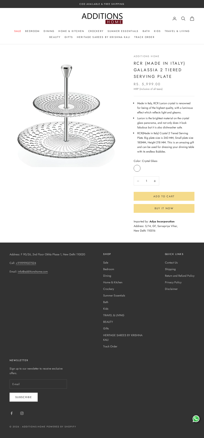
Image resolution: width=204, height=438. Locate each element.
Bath (146, 31)
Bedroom (32, 31)
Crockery (96, 31)
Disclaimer (171, 289)
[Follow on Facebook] (12, 413)
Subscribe (23, 397)
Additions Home (147, 56)
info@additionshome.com (33, 272)
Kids (157, 31)
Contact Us (171, 263)
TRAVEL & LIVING (177, 31)
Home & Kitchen (71, 31)
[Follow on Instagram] (22, 413)
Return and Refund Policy (179, 276)
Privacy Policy (173, 282)
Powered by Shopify (61, 426)
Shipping (170, 269)
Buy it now (164, 208)
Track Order (144, 37)
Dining (49, 31)
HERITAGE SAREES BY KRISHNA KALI (103, 37)
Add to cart (164, 196)
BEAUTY (55, 37)
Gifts (69, 37)
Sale (18, 31)
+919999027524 (26, 263)
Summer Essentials (123, 31)
